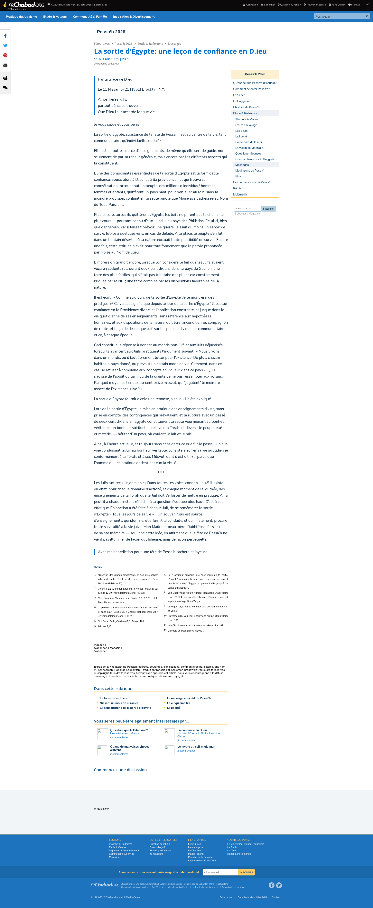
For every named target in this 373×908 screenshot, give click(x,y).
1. (95, 574)
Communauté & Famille (90, 17)
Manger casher (196, 854)
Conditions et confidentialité (252, 897)
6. (95, 626)
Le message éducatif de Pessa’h (189, 698)
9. (165, 606)
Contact (276, 897)
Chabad (155, 884)
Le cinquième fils (178, 703)
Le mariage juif (196, 847)
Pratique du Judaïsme (21, 17)
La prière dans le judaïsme (202, 860)
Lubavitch (164, 884)
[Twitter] (279, 885)
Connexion (252, 4)
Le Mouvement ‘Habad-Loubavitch (245, 844)
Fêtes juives (102, 43)
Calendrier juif (157, 847)
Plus (238, 176)
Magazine (114, 857)
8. (165, 592)
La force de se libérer (114, 698)
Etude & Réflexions (150, 43)
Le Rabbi (232, 847)
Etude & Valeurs (55, 17)
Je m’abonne (156, 854)
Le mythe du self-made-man (196, 746)
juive (233, 887)
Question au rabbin (290, 4)
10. (165, 615)
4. (95, 607)
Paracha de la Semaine (200, 857)
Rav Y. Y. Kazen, (160, 887)
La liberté (173, 707)
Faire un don (338, 4)
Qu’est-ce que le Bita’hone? (129, 730)
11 (155, 513)
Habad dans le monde (239, 854)
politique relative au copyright (165, 676)
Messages (174, 43)
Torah (197, 887)
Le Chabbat (194, 850)
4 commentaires (119, 737)
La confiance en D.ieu (192, 730)
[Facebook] (272, 885)
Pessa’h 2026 (111, 31)
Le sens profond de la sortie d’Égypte (125, 707)
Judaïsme (209, 887)
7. (165, 574)
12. (165, 630)
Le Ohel (231, 850)
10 (208, 482)
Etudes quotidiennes (161, 850)
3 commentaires (186, 740)
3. (95, 597)
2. (95, 588)
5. (95, 621)
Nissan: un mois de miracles (119, 703)
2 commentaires (119, 754)
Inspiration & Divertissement (133, 17)
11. (165, 625)
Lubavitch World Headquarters (213, 884)
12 (208, 538)
